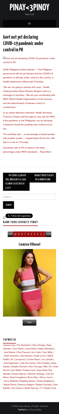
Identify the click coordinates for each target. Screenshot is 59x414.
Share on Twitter (14, 159)
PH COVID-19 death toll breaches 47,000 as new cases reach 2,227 (15, 181)
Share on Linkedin (21, 159)
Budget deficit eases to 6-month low (44, 177)
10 (15, 234)
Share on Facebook (6, 159)
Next (29, 322)
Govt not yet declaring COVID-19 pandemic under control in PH (23, 44)
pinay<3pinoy (29, 7)
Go (29, 23)
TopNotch (22, 410)
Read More (45, 152)
